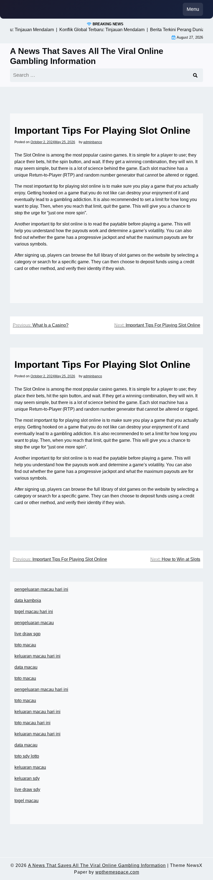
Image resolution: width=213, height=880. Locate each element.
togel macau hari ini (33, 611)
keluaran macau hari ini (37, 656)
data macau (25, 745)
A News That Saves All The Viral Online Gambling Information (86, 56)
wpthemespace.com (117, 872)
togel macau (26, 800)
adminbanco (92, 142)
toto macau (25, 645)
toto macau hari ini (32, 722)
